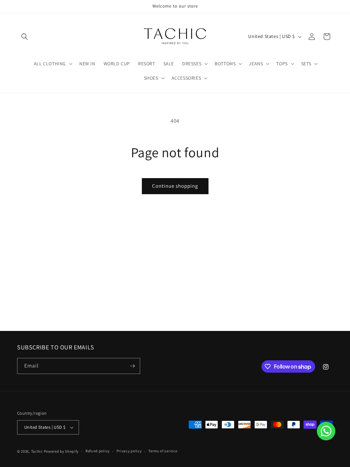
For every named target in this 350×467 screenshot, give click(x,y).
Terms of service (162, 451)
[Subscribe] (132, 366)
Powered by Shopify (61, 451)
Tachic (37, 451)
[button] (24, 36)
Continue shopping (175, 186)
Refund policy (97, 451)
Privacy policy (129, 451)
